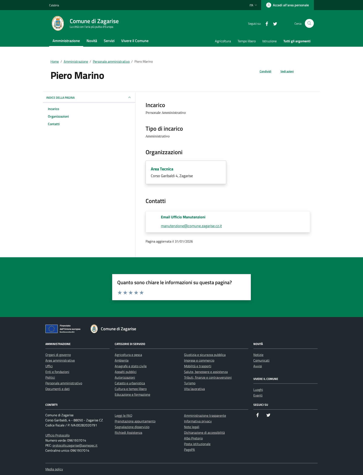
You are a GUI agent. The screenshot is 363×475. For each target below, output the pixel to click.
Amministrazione (66, 41)
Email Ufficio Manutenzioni (183, 217)
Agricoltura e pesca (128, 354)
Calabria (54, 5)
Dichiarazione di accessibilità (204, 432)
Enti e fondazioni (57, 371)
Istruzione (269, 41)
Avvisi (257, 366)
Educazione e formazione (132, 394)
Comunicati (261, 360)
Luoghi (258, 389)
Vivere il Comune (135, 41)
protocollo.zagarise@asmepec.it (75, 445)
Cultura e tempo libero (131, 388)
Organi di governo (58, 354)
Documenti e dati (57, 388)
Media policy (54, 469)
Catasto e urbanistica (130, 383)
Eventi (258, 395)
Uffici (49, 366)
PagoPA (189, 449)
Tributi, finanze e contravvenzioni (208, 377)
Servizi (109, 41)
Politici (50, 377)
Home (54, 61)
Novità (92, 41)
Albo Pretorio (193, 438)
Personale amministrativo (111, 61)
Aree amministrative (60, 360)
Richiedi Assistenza (128, 432)
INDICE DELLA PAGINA (60, 97)
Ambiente (122, 360)
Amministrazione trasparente (205, 415)
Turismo (189, 383)
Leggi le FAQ (123, 415)
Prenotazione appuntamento (135, 421)
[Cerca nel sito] (309, 23)
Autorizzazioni (125, 377)
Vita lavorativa (194, 388)
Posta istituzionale (197, 443)
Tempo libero (247, 41)
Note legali (191, 426)
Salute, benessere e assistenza (206, 371)
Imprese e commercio (199, 360)
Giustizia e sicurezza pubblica (205, 354)
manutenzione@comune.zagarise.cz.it (191, 226)
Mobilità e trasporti (197, 366)
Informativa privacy (198, 421)
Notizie (258, 354)
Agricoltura (223, 41)
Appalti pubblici (126, 371)
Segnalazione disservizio (132, 426)
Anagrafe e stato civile (131, 366)
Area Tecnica (162, 169)
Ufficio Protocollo (57, 435)
